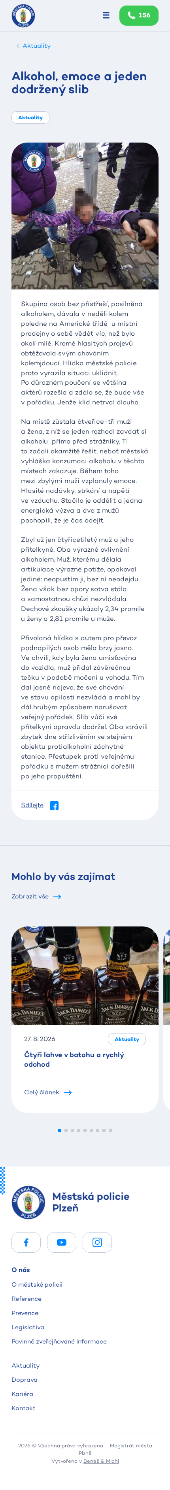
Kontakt (23, 1408)
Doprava (24, 1379)
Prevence (24, 1313)
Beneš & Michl (101, 1461)
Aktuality (25, 1365)
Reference (26, 1298)
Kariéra (22, 1394)
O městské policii (36, 1284)
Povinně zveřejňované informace (59, 1341)
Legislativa (27, 1327)
